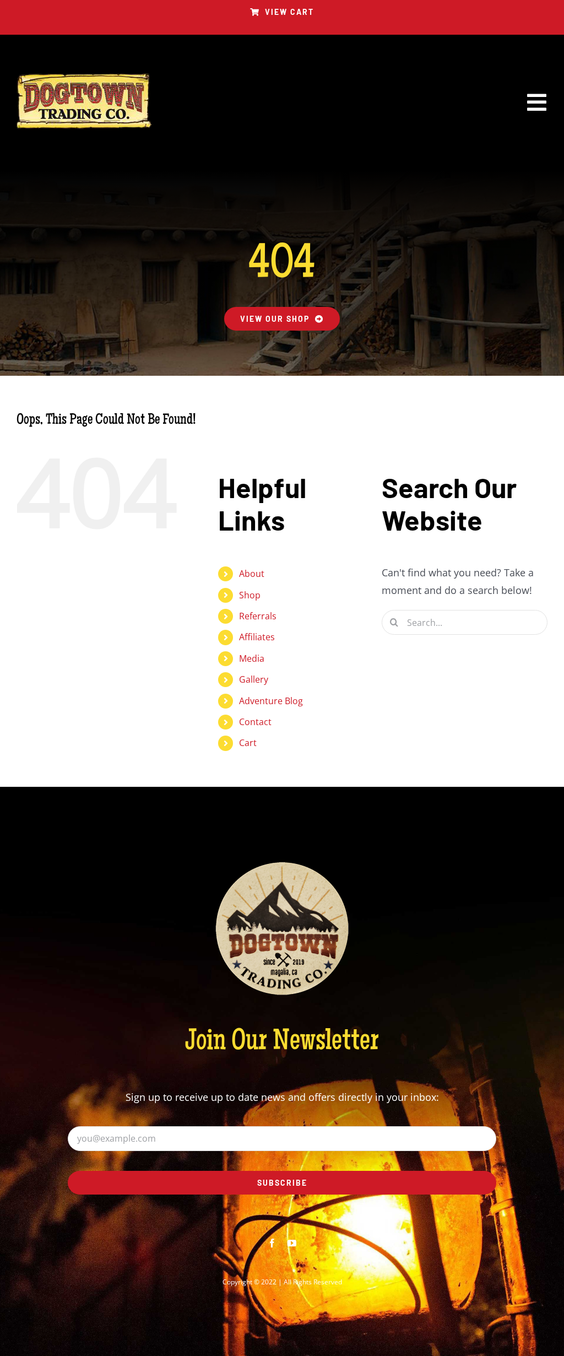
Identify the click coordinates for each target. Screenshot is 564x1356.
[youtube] (292, 1243)
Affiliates (257, 637)
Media (251, 658)
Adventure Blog (271, 701)
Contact (255, 722)
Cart (248, 743)
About (251, 574)
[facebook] (272, 1243)
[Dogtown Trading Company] (84, 78)
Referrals (257, 616)
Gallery (253, 679)
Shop (250, 595)
